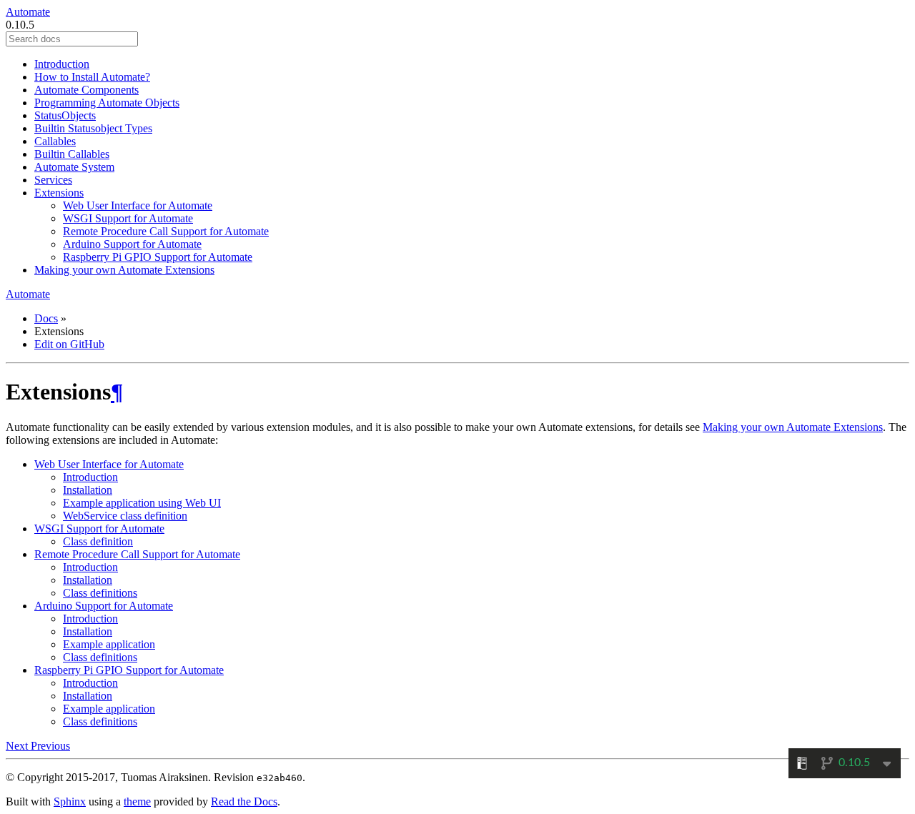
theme (137, 801)
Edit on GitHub (69, 344)
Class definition (98, 541)
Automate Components (86, 90)
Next (18, 746)
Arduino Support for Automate (132, 244)
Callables (55, 141)
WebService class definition (125, 516)
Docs (46, 318)
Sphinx (70, 801)
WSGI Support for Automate (128, 218)
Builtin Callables (71, 154)
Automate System (74, 167)
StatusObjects (65, 115)
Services (53, 180)
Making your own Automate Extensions (124, 270)
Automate (28, 12)
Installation (87, 490)
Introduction (61, 64)
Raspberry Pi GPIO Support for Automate (157, 257)
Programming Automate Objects (106, 102)
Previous (50, 746)
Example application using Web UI (142, 503)
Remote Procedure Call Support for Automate (166, 231)
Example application (109, 644)
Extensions (59, 193)
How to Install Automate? (92, 77)
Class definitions (100, 593)
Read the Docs (244, 801)
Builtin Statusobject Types (93, 128)
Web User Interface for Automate (137, 205)
